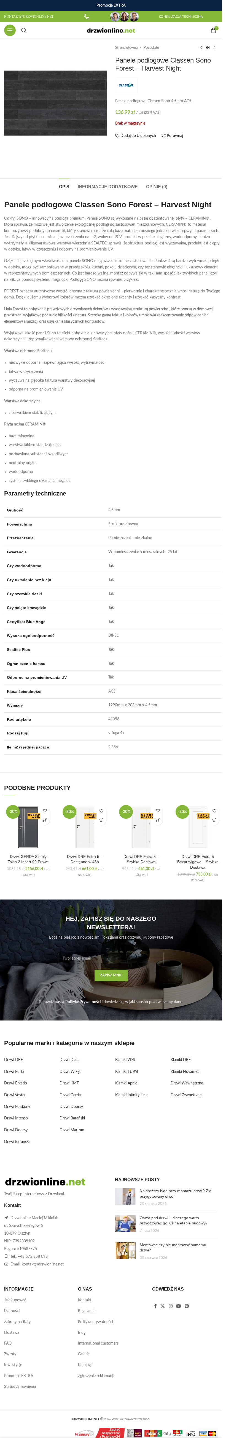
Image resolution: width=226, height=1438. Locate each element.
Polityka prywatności (95, 1322)
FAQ (8, 1343)
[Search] (23, 30)
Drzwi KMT (69, 1083)
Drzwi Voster (15, 1095)
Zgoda (201, 1429)
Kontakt (84, 1300)
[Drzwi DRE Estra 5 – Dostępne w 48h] (85, 827)
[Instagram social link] (170, 1306)
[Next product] (214, 47)
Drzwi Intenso (16, 1118)
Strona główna (126, 47)
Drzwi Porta (14, 1072)
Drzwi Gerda (70, 1095)
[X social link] (163, 1306)
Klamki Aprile (126, 1083)
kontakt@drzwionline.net (43, 1264)
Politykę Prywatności (83, 1002)
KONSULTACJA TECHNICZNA (181, 16)
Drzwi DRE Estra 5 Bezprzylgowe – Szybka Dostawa (198, 861)
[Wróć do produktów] (208, 47)
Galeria (84, 1354)
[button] (45, 820)
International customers (98, 1343)
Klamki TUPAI (126, 1072)
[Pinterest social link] (187, 1306)
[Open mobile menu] (9, 30)
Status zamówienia (20, 1387)
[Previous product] (201, 47)
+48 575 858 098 (33, 1257)
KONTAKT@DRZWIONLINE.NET (28, 16)
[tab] (64, 186)
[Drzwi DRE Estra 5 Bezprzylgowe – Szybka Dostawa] (198, 827)
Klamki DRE (181, 1060)
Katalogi (85, 1365)
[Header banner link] (111, 5)
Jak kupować (15, 1300)
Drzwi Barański (16, 1142)
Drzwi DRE (13, 1060)
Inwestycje (13, 1365)
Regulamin (87, 1311)
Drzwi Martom (72, 1130)
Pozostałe (151, 47)
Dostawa (11, 1333)
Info (179, 1429)
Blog (81, 1333)
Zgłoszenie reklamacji (96, 1376)
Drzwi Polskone (17, 1107)
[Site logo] (111, 30)
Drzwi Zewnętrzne (186, 1095)
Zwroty (10, 1354)
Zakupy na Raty (17, 1322)
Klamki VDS (125, 1060)
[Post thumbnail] (125, 1197)
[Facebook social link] (155, 1306)
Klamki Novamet (185, 1072)
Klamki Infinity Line (131, 1095)
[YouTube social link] (178, 1306)
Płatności (12, 1311)
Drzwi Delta (70, 1060)
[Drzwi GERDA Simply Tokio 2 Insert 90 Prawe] (28, 827)
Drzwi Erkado (15, 1083)
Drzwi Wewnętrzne (187, 1083)
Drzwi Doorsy (16, 1130)
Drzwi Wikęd (71, 1072)
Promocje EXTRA (18, 1376)
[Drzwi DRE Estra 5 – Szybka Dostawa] (141, 827)
